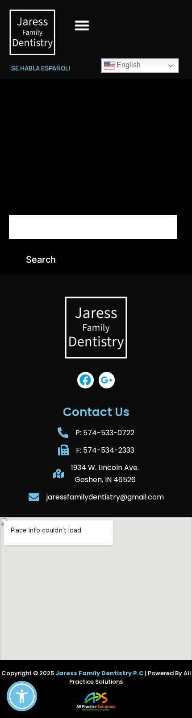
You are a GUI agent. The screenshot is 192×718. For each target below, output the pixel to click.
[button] (82, 25)
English (128, 65)
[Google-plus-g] (107, 380)
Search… (24, 201)
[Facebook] (85, 380)
